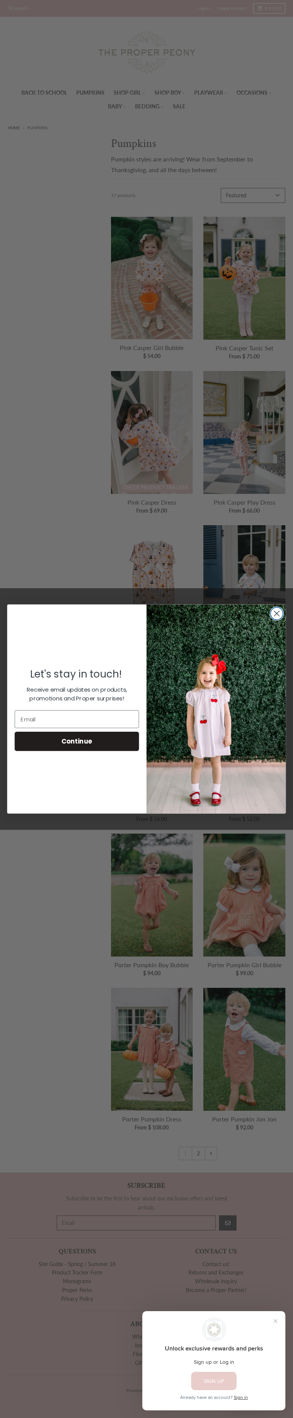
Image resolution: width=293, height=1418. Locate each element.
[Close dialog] (276, 613)
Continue (76, 741)
